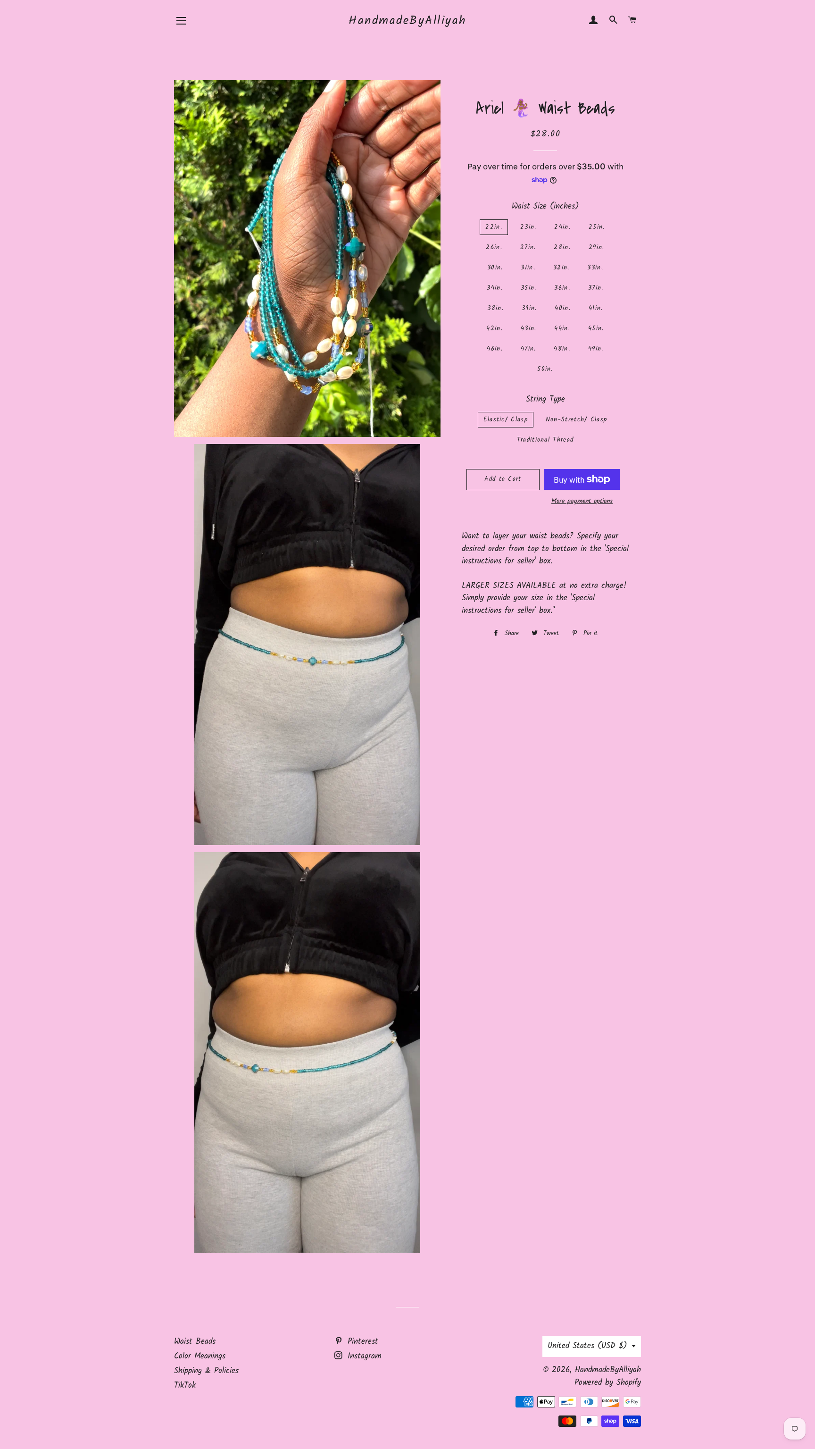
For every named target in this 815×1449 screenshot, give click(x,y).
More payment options (582, 501)
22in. (493, 227)
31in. (528, 268)
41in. (596, 308)
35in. (529, 288)
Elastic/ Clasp (505, 420)
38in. (495, 308)
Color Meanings (199, 1356)
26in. (494, 247)
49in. (596, 349)
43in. (529, 329)
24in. (562, 227)
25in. (597, 227)
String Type (545, 400)
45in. (596, 329)
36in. (562, 288)
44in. (562, 329)
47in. (528, 349)
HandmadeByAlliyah (407, 21)
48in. (562, 349)
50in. (545, 369)
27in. (528, 247)
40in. (563, 308)
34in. (495, 288)
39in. (529, 308)
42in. (494, 329)
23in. (528, 227)
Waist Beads (195, 1341)
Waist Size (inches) (545, 207)
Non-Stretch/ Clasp (576, 420)
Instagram (363, 1356)
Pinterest (361, 1341)
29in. (597, 247)
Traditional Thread (545, 440)
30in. (495, 268)
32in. (561, 268)
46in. (495, 349)
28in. (562, 247)
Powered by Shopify (607, 1382)
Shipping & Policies (206, 1371)
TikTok (185, 1385)
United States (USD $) (587, 1346)
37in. (596, 288)
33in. (595, 268)
